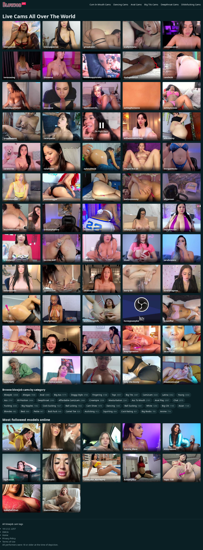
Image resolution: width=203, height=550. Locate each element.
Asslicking (92, 411)
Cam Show (94, 405)
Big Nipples (30, 405)
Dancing (113, 405)
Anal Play (162, 400)
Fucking (10, 405)
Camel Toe (73, 411)
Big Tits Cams (151, 4)
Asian (184, 405)
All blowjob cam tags (12, 524)
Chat (178, 400)
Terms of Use (8, 541)
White (151, 405)
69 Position (25, 400)
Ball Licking (74, 405)
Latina (167, 394)
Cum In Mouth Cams (100, 4)
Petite (38, 411)
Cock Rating (129, 411)
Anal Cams (136, 4)
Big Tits (132, 394)
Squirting (110, 411)
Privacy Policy (9, 538)
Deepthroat (46, 400)
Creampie (96, 400)
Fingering (99, 394)
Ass (8, 400)
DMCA (5, 532)
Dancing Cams (120, 4)
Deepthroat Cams (170, 4)
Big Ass (60, 394)
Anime (165, 411)
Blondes (10, 411)
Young (183, 394)
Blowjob (11, 394)
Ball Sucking (133, 405)
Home (5, 535)
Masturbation (118, 400)
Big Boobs (149, 411)
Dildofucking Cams (191, 4)
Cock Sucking (52, 405)
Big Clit (168, 405)
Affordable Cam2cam (72, 400)
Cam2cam (150, 394)
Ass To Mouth (141, 400)
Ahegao (29, 394)
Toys (116, 394)
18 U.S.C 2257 (9, 528)
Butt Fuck (54, 411)
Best (25, 411)
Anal (44, 394)
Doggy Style (79, 394)
